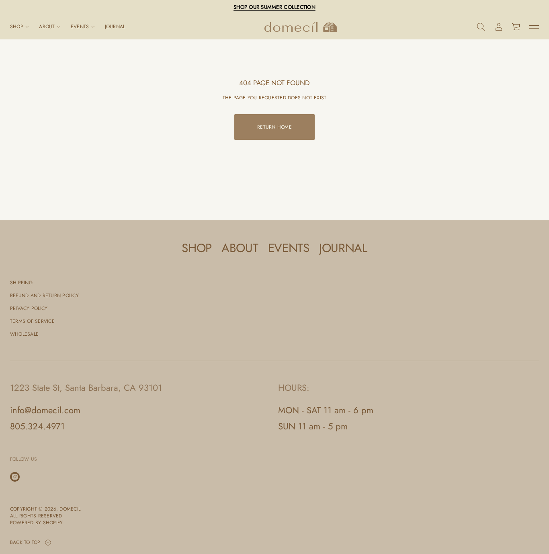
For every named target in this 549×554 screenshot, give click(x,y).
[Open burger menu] (534, 27)
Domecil (69, 509)
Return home (274, 127)
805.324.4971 (37, 426)
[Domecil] (300, 27)
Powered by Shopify (36, 522)
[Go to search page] (481, 27)
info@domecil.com (45, 410)
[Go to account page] (499, 27)
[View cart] (516, 27)
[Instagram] (15, 477)
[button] (481, 27)
